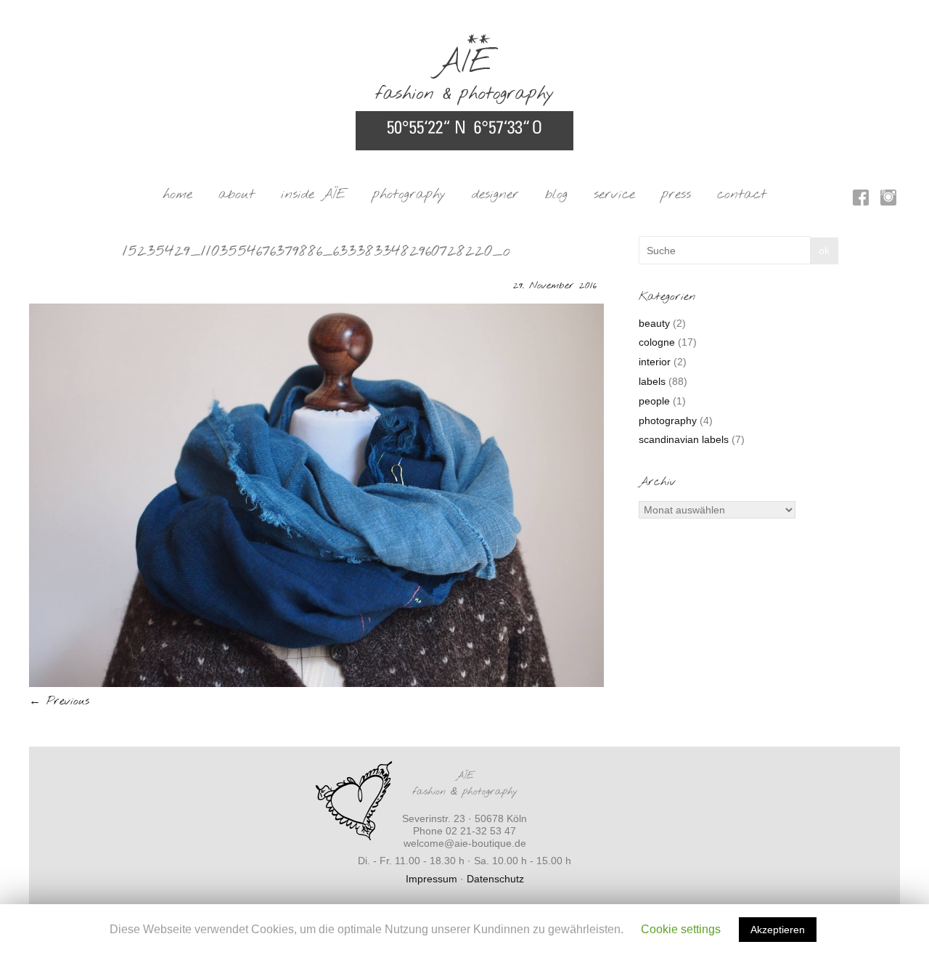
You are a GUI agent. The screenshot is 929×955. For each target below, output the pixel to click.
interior (655, 361)
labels (652, 381)
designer (495, 194)
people (654, 401)
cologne (657, 342)
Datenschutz (495, 879)
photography (409, 194)
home (177, 194)
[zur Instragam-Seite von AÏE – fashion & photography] (888, 200)
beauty (654, 323)
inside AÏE (313, 194)
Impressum (431, 879)
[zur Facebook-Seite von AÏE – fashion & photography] (860, 200)
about (236, 194)
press (676, 194)
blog (556, 194)
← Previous (59, 701)
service (614, 194)
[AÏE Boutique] (464, 40)
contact (741, 194)
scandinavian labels (684, 439)
